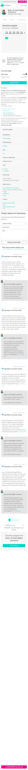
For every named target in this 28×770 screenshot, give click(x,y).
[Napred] (24, 33)
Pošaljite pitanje (14, 242)
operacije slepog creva (8, 109)
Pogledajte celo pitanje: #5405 (13, 256)
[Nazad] (3, 33)
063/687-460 (16, 62)
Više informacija (21, 19)
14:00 (6, 38)
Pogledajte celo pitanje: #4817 (13, 310)
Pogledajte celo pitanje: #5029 (13, 415)
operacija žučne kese (8, 112)
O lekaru (5, 19)
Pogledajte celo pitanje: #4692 (13, 466)
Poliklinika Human (7, 161)
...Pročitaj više (22, 431)
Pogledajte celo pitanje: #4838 (13, 369)
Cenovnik (12, 19)
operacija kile (6, 110)
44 (15, 520)
